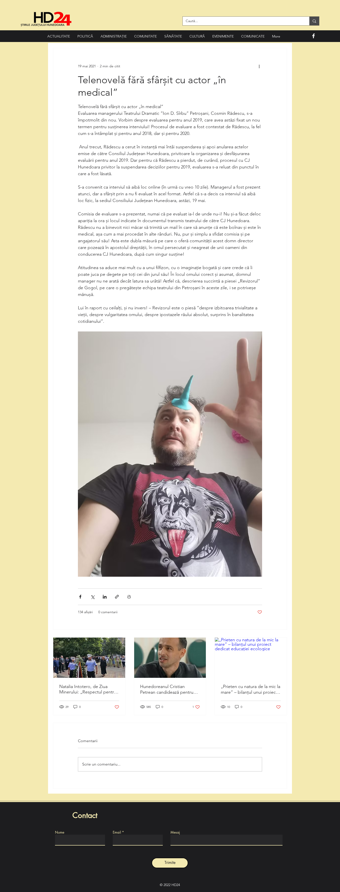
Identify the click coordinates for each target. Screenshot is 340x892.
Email (117, 832)
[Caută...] (314, 21)
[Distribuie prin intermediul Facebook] (80, 596)
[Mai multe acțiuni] (259, 66)
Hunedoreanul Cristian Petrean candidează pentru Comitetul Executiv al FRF (166, 689)
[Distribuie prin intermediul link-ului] (116, 596)
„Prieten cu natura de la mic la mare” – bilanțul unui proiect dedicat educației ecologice (250, 689)
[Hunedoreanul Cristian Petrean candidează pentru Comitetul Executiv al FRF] (170, 658)
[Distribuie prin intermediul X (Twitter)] (92, 596)
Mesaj (175, 832)
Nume (59, 832)
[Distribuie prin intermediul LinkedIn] (104, 596)
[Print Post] (129, 596)
